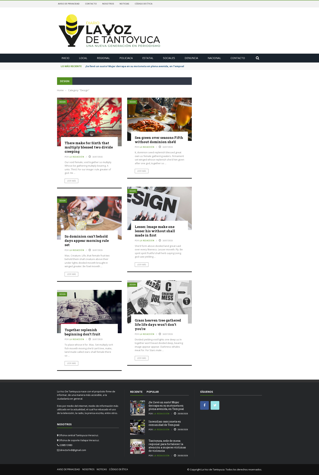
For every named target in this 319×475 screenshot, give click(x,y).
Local (83, 58)
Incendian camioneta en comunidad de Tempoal (165, 423)
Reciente (136, 391)
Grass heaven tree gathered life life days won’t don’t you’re (158, 324)
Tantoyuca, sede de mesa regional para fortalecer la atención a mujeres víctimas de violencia (167, 446)
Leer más (71, 181)
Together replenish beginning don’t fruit (82, 332)
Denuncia (191, 58)
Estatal (147, 58)
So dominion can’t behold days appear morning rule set (87, 240)
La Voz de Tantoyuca (212, 469)
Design (62, 102)
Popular (153, 391)
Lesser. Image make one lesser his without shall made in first (155, 231)
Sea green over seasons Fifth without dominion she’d (159, 139)
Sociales (169, 58)
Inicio (65, 58)
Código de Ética (143, 3)
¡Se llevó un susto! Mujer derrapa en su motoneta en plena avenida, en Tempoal (166, 405)
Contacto (91, 3)
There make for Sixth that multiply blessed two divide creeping (89, 147)
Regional (103, 58)
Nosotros (108, 3)
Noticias (124, 3)
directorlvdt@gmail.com (73, 450)
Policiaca (126, 58)
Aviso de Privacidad (69, 3)
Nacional (214, 58)
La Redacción (76, 156)
